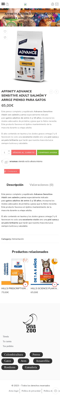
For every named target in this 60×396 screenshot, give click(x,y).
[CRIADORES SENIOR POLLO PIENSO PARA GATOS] (51, 92)
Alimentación (39, 22)
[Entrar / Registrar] (52, 4)
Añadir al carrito (24, 152)
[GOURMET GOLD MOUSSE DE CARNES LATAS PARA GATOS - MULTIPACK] (57, 92)
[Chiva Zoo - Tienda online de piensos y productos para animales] (30, 4)
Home (17, 22)
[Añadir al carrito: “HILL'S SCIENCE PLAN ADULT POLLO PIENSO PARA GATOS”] (54, 284)
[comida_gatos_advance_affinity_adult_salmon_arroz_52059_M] (30, 56)
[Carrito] (57, 4)
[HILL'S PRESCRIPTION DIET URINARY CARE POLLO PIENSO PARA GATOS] (15, 271)
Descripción (15, 184)
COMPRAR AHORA (47, 152)
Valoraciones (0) (41, 184)
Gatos (26, 22)
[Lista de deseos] (5, 31)
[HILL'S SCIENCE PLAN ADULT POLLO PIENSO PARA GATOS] (45, 271)
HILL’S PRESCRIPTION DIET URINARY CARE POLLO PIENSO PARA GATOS (15, 288)
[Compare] (5, 37)
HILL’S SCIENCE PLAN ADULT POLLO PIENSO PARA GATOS (45, 288)
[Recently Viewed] (55, 391)
